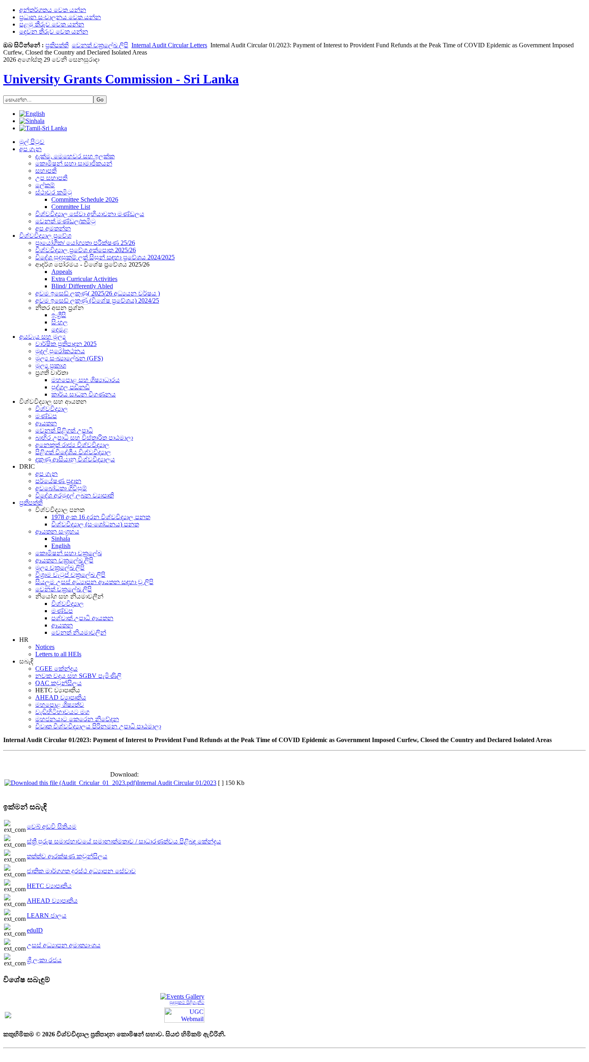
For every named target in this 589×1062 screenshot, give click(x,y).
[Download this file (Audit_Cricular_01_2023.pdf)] (70, 782)
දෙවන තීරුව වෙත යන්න (53, 31)
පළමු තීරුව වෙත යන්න (51, 24)
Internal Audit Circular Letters (169, 45)
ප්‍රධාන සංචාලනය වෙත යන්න (60, 17)
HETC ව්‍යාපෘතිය (49, 885)
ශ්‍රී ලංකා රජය (44, 960)
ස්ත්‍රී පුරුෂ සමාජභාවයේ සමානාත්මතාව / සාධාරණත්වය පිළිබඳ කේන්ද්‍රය (124, 841)
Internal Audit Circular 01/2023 (176, 782)
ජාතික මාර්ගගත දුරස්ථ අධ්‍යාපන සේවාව (81, 871)
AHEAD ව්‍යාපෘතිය (52, 900)
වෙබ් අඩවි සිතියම (52, 826)
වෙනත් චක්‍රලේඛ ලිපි (100, 45)
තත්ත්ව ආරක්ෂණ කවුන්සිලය (67, 856)
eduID (35, 930)
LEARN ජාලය (47, 915)
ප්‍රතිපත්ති (57, 45)
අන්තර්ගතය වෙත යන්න (52, 9)
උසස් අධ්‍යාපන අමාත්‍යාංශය (64, 945)
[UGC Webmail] (184, 1014)
